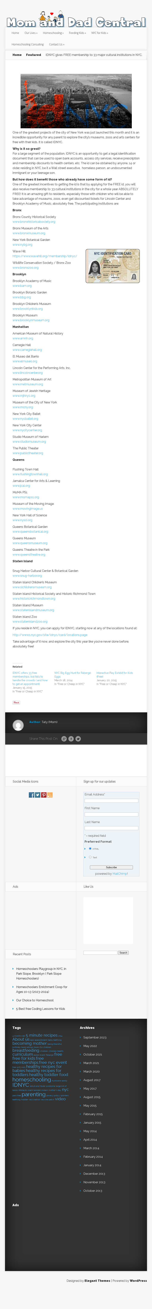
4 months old (18, 1036)
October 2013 (92, 1191)
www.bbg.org (22, 297)
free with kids (18, 1067)
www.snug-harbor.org (27, 575)
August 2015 (91, 1097)
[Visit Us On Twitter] (37, 797)
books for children (42, 1047)
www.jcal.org (21, 485)
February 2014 (93, 1156)
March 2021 (91, 1063)
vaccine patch (47, 1100)
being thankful (54, 1044)
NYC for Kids (99, 33)
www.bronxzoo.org (26, 267)
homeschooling (31, 1079)
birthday (16, 1047)
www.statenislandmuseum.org (33, 610)
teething (16, 1100)
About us (20, 1039)
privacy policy (53, 1095)
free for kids (23, 1058)
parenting (34, 1094)
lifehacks (23, 1090)
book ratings (27, 1047)
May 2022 (90, 1046)
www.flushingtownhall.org (30, 474)
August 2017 (91, 1080)
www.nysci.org (22, 520)
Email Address (95, 794)
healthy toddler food (48, 1074)
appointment (41, 1040)
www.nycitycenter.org (27, 430)
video (60, 1098)
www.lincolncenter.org (28, 373)
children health (56, 1051)
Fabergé (50, 1055)
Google (64, 739)
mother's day (55, 1090)
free (58, 1054)
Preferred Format (98, 841)
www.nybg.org (22, 244)
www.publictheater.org (28, 453)
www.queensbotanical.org (30, 531)
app (32, 1040)
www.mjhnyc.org (24, 395)
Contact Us (55, 44)
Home (15, 33)
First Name (92, 808)
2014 (60, 1036)
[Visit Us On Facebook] (31, 797)
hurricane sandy (59, 1081)
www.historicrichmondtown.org (34, 598)
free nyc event (53, 1062)
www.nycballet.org (25, 418)
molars (44, 1090)
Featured (33, 55)
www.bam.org (22, 285)
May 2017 (90, 1088)
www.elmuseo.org (25, 361)
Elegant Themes (97, 1281)
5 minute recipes (41, 1035)
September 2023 (94, 1037)
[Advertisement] (76, 760)
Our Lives (30, 33)
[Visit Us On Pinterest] (44, 797)
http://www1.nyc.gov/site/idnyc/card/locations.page (50, 635)
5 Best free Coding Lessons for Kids (40, 1009)
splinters (64, 1095)
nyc (65, 1089)
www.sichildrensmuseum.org (32, 587)
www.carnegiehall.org (27, 350)
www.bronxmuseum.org (29, 233)
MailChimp (120, 873)
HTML (96, 849)
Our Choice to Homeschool (35, 1000)
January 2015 (92, 1122)
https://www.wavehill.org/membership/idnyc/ (45, 256)
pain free (16, 1095)
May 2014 (90, 1131)
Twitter (78, 739)
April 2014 (90, 1139)
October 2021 (92, 1054)
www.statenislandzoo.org (30, 621)
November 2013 (94, 1182)
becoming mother (29, 1043)
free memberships (28, 1060)
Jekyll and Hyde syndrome (42, 1086)
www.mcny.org (23, 407)
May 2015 (90, 1105)
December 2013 (94, 1174)
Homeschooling (52, 33)
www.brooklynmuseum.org (31, 320)
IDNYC (20, 1085)
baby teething (55, 1040)
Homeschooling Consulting (28, 44)
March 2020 (91, 1071)
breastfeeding (25, 1050)
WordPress (138, 1281)
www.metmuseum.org (28, 384)
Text (95, 857)
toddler (24, 1100)
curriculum (22, 1054)
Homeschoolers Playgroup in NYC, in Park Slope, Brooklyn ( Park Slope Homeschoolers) (41, 973)
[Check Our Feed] (50, 797)
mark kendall (34, 1090)
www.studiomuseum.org (29, 441)
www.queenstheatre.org (29, 554)
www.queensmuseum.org (30, 543)
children (44, 1051)
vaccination (34, 1100)
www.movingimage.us (28, 508)
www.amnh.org (23, 338)
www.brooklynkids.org (28, 308)
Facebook (71, 739)
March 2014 (91, 1148)
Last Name (92, 822)
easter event (39, 1055)
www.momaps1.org (26, 497)
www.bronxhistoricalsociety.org (34, 221)
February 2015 (93, 1114)
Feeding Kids (76, 33)
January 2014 (92, 1165)
